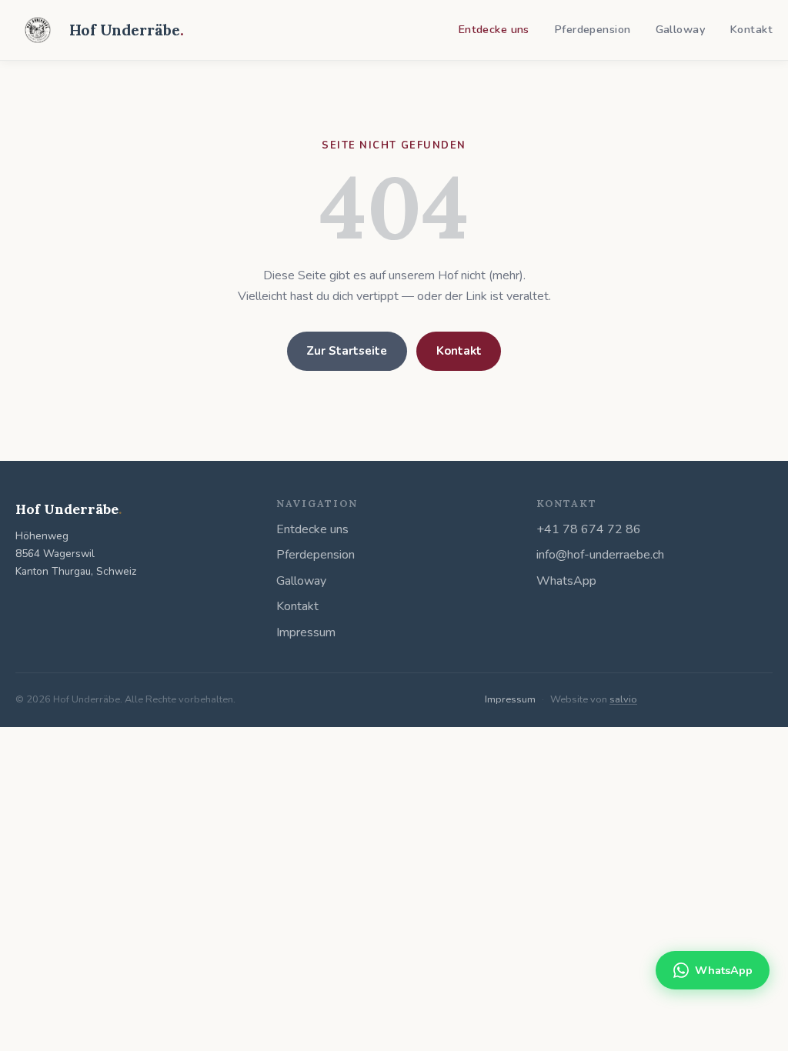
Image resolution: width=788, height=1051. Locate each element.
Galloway (680, 29)
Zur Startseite (346, 351)
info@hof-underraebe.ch (600, 554)
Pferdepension (592, 29)
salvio (623, 699)
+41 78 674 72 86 (588, 529)
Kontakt (751, 29)
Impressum (306, 632)
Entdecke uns (493, 29)
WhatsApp (566, 580)
